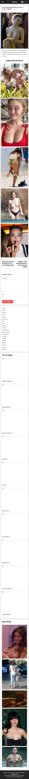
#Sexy (3, 314)
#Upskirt (4, 312)
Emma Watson (6, 536)
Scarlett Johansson (7, 433)
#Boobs (4, 317)
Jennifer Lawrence (7, 588)
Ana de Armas (5, 562)
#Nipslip (4, 327)
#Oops (3, 310)
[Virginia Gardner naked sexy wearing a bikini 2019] (14, 122)
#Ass (3, 321)
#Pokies (4, 338)
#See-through (5, 332)
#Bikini (4, 308)
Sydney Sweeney (6, 407)
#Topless (4, 336)
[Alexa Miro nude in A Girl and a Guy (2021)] (14, 641)
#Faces (3, 340)
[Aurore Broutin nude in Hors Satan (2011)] (14, 757)
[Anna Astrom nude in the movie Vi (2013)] (14, 699)
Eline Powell (5, 10)
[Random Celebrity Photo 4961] (14, 167)
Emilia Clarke (5, 511)
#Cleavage (4, 334)
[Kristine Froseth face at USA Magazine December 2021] (14, 240)
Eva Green (4, 459)
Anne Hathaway (6, 614)
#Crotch (4, 347)
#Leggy (4, 325)
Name (3, 294)
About (13, 777)
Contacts (8, 777)
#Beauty (4, 345)
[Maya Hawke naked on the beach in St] (14, 205)
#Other (4, 349)
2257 (21, 777)
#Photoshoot (5, 330)
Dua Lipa (4, 485)
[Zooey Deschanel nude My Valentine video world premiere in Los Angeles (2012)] (14, 727)
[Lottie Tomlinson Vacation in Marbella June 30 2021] (14, 80)
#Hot (3, 323)
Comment (5, 278)
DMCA (17, 777)
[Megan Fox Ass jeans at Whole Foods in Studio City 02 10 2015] (14, 674)
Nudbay (14, 2)
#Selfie (4, 343)
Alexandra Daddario (7, 381)
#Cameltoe (5, 319)
